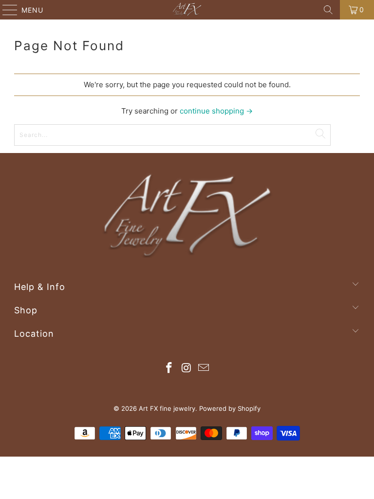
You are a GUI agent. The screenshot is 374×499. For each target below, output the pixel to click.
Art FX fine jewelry (167, 408)
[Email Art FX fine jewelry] (204, 369)
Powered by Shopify (230, 408)
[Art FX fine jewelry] (187, 9)
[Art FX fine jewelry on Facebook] (169, 369)
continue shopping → (216, 110)
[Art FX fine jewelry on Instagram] (186, 369)
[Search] (328, 9)
